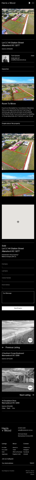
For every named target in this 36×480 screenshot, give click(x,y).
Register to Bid (17, 454)
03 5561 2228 (21, 428)
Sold (3, 452)
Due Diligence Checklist (8, 470)
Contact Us (26, 447)
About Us (15, 447)
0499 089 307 (15, 58)
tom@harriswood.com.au (18, 60)
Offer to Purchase (17, 452)
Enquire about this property (11, 123)
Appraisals (4, 454)
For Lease (4, 449)
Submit (32, 463)
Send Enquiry (18, 308)
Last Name (5, 271)
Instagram (26, 449)
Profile (32, 55)
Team (14, 449)
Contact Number (6, 278)
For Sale (4, 447)
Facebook (26, 452)
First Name (5, 264)
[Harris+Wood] (8, 3)
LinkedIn (25, 454)
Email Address (6, 284)
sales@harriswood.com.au (25, 430)
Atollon (32, 474)
